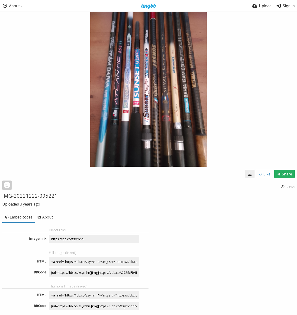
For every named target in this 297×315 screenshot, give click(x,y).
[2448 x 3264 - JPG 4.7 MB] (250, 174)
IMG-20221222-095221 (30, 195)
